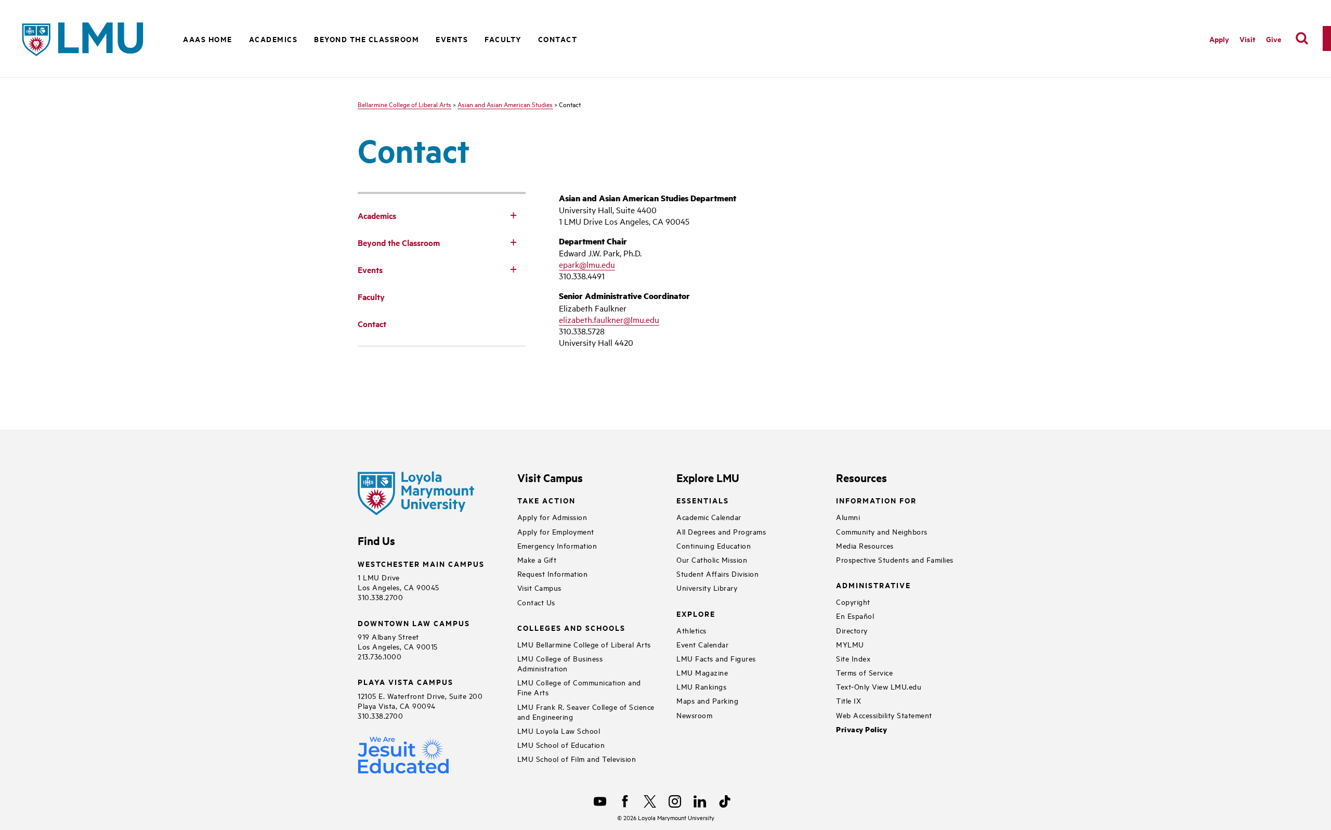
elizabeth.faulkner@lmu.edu (609, 319)
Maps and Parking (707, 700)
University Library (706, 587)
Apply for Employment (555, 531)
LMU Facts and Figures (716, 658)
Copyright (853, 601)
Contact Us (536, 602)
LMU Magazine (702, 672)
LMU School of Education (561, 744)
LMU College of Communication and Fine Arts (579, 687)
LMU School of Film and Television (576, 758)
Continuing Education (713, 545)
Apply (1219, 38)
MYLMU (850, 644)
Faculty (503, 38)
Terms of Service (864, 672)
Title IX (848, 700)
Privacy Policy (861, 729)
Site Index (853, 658)
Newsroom (694, 715)
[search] (1301, 38)
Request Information (552, 573)
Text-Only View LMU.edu (878, 686)
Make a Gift (537, 559)
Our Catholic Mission (711, 559)
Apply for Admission (552, 517)
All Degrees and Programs (721, 531)
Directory (852, 630)
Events (452, 38)
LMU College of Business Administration (560, 663)
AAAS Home (207, 38)
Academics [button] (273, 38)
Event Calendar (702, 644)
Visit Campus (539, 587)
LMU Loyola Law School (559, 730)
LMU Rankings (701, 686)
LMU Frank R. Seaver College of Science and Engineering (586, 711)
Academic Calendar (708, 517)
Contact (558, 38)
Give (1273, 38)
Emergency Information (557, 545)
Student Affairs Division (717, 573)
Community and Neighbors (882, 531)
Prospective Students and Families (895, 559)
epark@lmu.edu (587, 264)
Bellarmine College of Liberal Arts (404, 104)
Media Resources (865, 545)
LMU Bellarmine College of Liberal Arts (584, 644)
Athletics (691, 630)
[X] (649, 801)
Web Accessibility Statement (884, 715)
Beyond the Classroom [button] (366, 38)
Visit (1247, 38)
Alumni (848, 517)
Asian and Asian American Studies (505, 104)
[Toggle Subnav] (513, 214)
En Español (855, 615)
